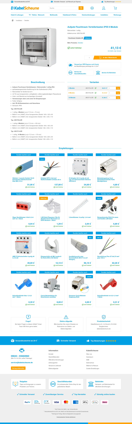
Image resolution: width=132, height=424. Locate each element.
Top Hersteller (80, 394)
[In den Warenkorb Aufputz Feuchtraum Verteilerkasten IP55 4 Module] (118, 88)
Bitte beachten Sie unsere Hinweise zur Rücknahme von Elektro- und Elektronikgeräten (66, 326)
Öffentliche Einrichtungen (56, 360)
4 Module (72, 88)
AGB (87, 360)
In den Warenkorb (109, 57)
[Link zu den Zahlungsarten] (66, 403)
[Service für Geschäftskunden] (92, 8)
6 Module (72, 93)
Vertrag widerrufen (18, 368)
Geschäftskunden (54, 357)
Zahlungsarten (53, 363)
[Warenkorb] (115, 8)
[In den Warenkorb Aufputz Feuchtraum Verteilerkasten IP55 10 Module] (118, 97)
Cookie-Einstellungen (92, 368)
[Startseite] (13, 20)
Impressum (89, 357)
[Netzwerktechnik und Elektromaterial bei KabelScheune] (25, 8)
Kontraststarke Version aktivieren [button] (66, 417)
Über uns (89, 354)
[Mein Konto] (103, 8)
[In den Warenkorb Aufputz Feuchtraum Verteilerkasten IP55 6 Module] (118, 92)
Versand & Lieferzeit (55, 366)
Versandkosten (74, 409)
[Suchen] (81, 8)
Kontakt (51, 354)
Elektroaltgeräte (53, 368)
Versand (119, 51)
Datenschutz (90, 363)
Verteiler (80, 43)
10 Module (72, 97)
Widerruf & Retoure (92, 366)
